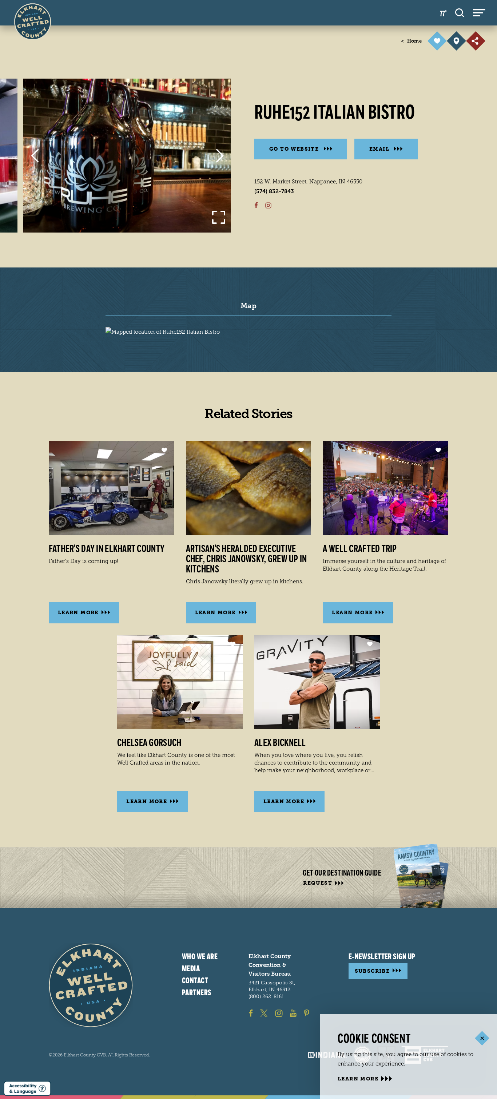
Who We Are (200, 957)
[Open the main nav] (479, 13)
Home (411, 41)
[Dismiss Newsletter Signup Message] (482, 1038)
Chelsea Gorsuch (149, 742)
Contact (195, 980)
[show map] (456, 41)
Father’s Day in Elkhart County (106, 548)
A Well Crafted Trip (360, 548)
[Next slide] (219, 156)
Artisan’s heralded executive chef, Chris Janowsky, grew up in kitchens (246, 559)
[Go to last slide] (35, 156)
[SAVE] (437, 41)
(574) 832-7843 (274, 191)
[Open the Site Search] (459, 12)
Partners (196, 992)
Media (191, 968)
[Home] (91, 985)
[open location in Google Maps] (163, 331)
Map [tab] (248, 306)
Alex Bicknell (280, 742)
